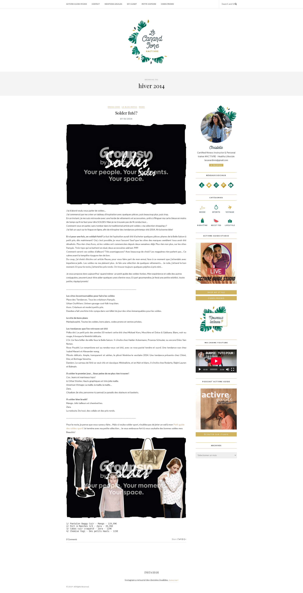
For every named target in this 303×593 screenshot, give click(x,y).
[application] (216, 361)
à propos (216, 165)
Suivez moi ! (173, 580)
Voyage (230, 212)
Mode (142, 107)
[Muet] (227, 369)
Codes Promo (167, 4)
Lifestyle (230, 225)
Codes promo (216, 298)
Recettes (216, 225)
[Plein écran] (232, 369)
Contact (96, 4)
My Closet (132, 4)
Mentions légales (113, 4)
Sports (216, 212)
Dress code (114, 107)
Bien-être (202, 225)
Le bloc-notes (129, 107)
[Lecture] (199, 369)
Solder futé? (126, 113)
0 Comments (71, 539)
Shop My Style (216, 292)
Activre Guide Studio (76, 4)
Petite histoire (149, 4)
